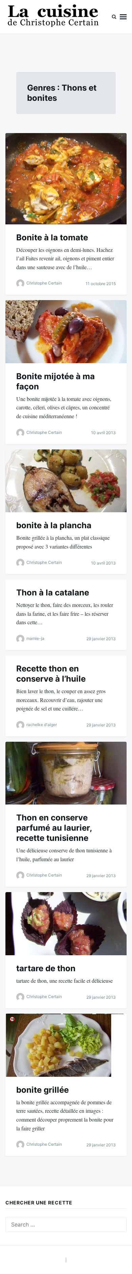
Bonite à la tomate (52, 237)
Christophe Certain (44, 283)
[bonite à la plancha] (66, 480)
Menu (123, 17)
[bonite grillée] (66, 1045)
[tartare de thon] (66, 923)
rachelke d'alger (41, 724)
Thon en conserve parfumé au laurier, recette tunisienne (54, 828)
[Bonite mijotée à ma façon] (66, 331)
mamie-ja (35, 638)
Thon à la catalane (52, 592)
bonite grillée (42, 1090)
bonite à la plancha (53, 525)
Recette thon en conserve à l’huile (51, 674)
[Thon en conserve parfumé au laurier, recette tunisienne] (66, 773)
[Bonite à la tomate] (66, 178)
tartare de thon (45, 968)
